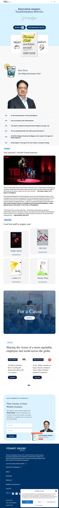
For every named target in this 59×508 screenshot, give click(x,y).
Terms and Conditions (11, 502)
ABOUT (8, 472)
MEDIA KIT (9, 480)
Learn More (12, 377)
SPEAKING (9, 476)
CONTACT (8, 488)
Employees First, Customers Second (25, 458)
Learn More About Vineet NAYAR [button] (15, 463)
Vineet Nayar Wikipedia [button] (12, 467)
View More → (29, 318)
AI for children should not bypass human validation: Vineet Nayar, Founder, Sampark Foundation (42, 368)
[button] (56, 491)
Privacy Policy (39, 505)
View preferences (51, 502)
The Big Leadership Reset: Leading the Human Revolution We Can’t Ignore (16, 368)
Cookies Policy (9, 505)
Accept (27, 502)
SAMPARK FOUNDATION (13, 484)
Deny (39, 502)
